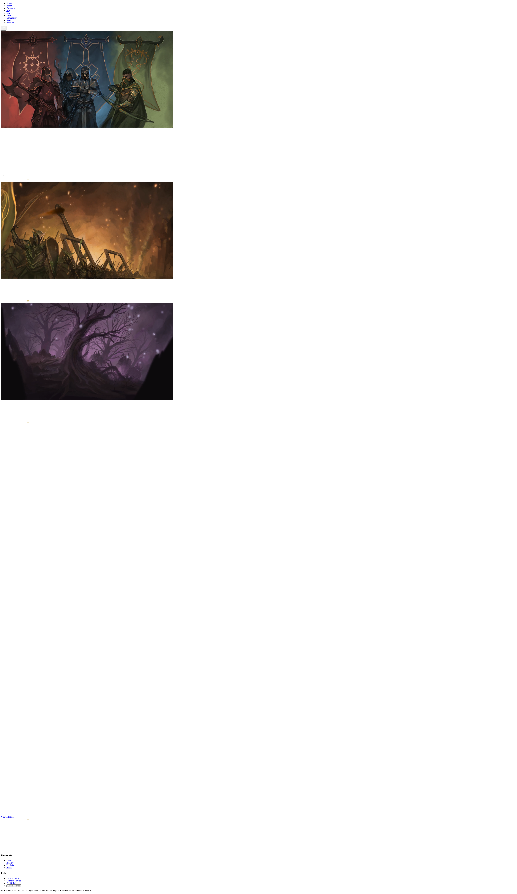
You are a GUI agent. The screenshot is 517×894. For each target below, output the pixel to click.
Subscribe (31, 842)
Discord (9, 860)
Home (9, 3)
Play (8, 10)
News (8, 13)
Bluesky (9, 863)
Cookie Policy (12, 883)
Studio (9, 20)
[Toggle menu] (3, 28)
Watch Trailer (17, 177)
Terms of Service (13, 881)
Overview (10, 8)
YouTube (10, 865)
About (9, 6)
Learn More (6, 176)
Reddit (9, 868)
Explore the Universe (15, 420)
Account (10, 23)
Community (11, 18)
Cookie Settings (14, 886)
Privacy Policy (12, 878)
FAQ (8, 15)
